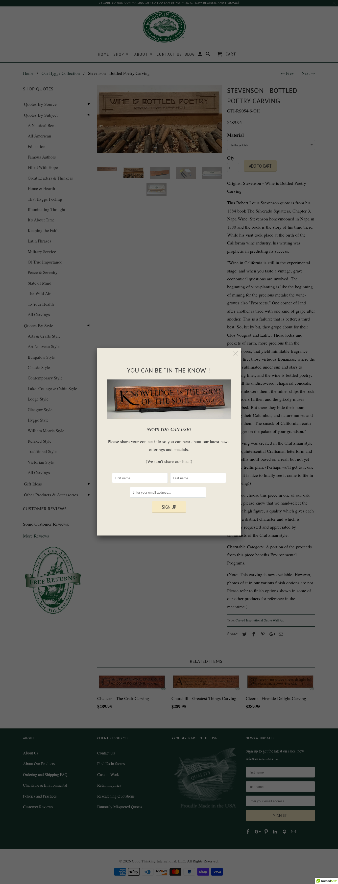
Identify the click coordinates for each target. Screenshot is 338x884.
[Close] (235, 353)
